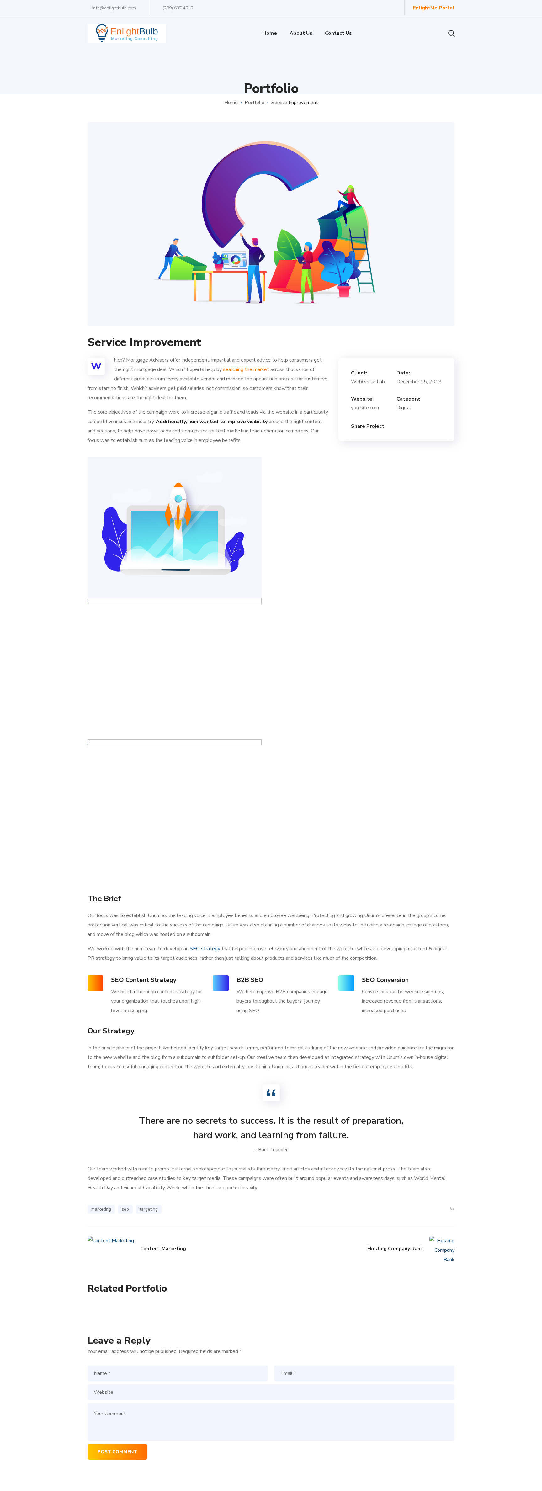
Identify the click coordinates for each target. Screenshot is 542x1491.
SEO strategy (205, 948)
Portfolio (254, 102)
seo (125, 1209)
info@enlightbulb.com (113, 8)
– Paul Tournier (271, 1149)
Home (231, 102)
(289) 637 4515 (177, 8)
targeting (149, 1209)
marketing (101, 1209)
